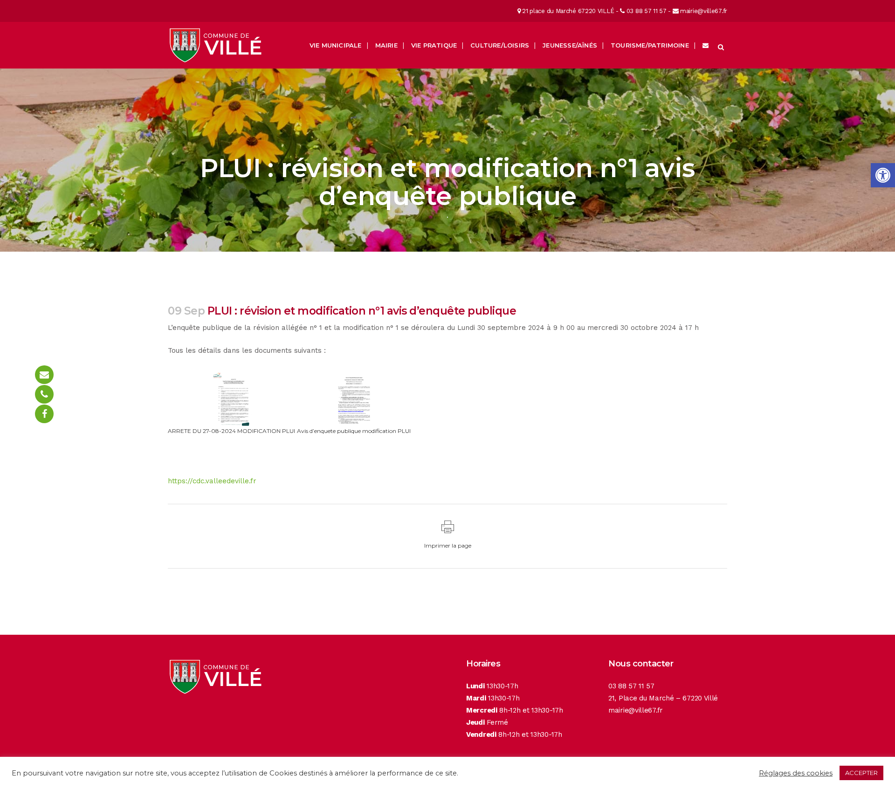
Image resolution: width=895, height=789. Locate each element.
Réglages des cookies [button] (796, 773)
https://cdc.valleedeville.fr (212, 481)
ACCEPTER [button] (861, 772)
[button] (883, 175)
